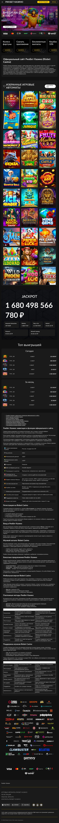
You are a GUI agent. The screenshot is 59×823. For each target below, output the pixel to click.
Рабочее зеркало (7, 797)
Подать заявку (10, 26)
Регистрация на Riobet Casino (14, 416)
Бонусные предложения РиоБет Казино (17, 421)
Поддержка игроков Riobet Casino (15, 425)
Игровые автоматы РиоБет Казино (14, 792)
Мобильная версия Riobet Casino (15, 422)
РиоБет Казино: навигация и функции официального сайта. (22, 415)
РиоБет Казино (14, 2)
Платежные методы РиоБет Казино (16, 423)
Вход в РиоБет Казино (12, 418)
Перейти (7, 50)
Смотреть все (50, 86)
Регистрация (43, 2)
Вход (54, 2)
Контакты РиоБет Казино (10, 799)
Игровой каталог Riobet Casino (14, 419)
